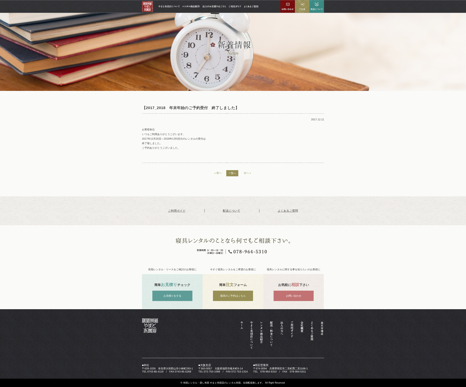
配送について (231, 210)
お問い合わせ (293, 295)
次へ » (247, 172)
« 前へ (218, 172)
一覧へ (232, 173)
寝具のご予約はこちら (233, 295)
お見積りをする (172, 295)
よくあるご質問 (288, 210)
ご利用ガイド (176, 210)
